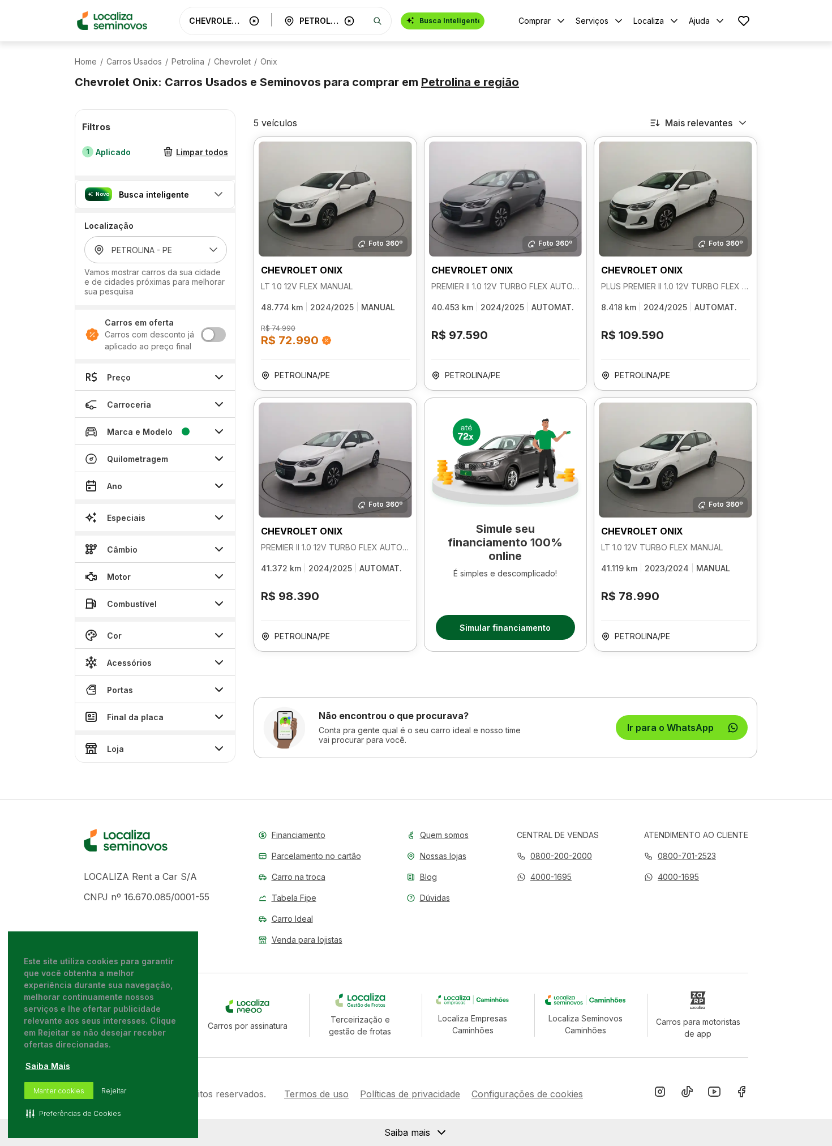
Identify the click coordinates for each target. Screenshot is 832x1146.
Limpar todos (202, 152)
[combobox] (217, 21)
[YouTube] (714, 1094)
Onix (268, 61)
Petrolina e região (470, 82)
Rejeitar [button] (113, 1091)
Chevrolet (232, 61)
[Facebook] (741, 1094)
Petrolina (187, 61)
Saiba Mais (47, 1066)
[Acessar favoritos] (743, 21)
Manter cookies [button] (58, 1091)
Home (86, 61)
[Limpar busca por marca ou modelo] (254, 21)
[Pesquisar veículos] (377, 21)
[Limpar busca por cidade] (349, 21)
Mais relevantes (698, 123)
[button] (155, 194)
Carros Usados (134, 61)
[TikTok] (687, 1094)
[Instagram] (660, 1094)
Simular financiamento (505, 627)
